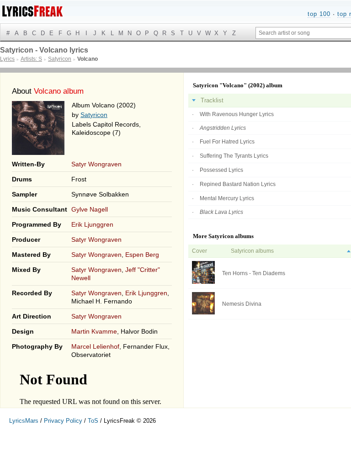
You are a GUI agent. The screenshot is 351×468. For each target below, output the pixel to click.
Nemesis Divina (241, 304)
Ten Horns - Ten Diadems (253, 273)
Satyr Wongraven (96, 164)
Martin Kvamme (94, 331)
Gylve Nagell (89, 209)
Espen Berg (142, 254)
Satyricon (93, 114)
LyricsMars (23, 420)
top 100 (319, 14)
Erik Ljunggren (92, 224)
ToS (93, 420)
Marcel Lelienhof (95, 346)
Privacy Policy (63, 420)
